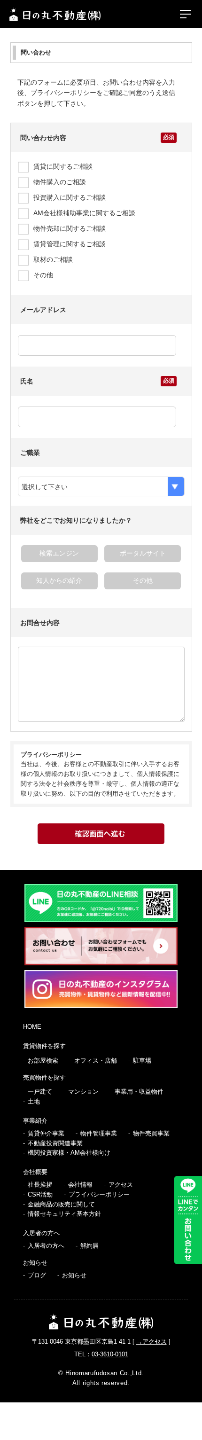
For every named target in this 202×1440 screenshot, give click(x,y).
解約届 (89, 1245)
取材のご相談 (53, 259)
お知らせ (35, 1262)
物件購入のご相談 (59, 182)
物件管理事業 (98, 1133)
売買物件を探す (44, 1077)
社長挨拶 (40, 1184)
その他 (43, 275)
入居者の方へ (41, 1233)
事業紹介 (35, 1120)
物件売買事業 (151, 1133)
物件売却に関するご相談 (69, 228)
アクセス (121, 1184)
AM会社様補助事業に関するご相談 (84, 213)
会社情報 (80, 1184)
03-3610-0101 (110, 1354)
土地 (34, 1101)
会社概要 (35, 1171)
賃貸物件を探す (44, 1045)
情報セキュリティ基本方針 (64, 1213)
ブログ (37, 1275)
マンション (83, 1091)
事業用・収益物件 (139, 1091)
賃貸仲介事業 (46, 1133)
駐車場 (142, 1060)
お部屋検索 (43, 1060)
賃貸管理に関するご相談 (69, 244)
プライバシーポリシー (99, 1194)
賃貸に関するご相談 (63, 166)
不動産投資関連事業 (55, 1143)
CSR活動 (40, 1194)
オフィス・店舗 (95, 1060)
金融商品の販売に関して (61, 1204)
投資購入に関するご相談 (69, 197)
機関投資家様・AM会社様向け (69, 1152)
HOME (32, 1026)
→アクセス (151, 1341)
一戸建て (40, 1091)
